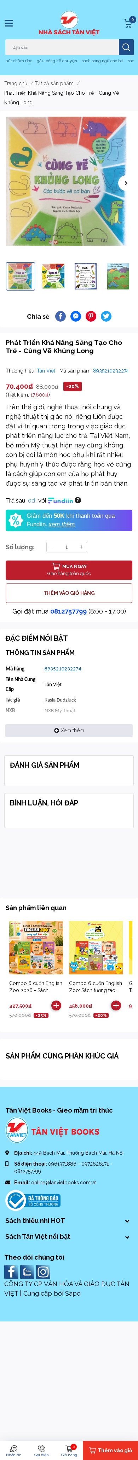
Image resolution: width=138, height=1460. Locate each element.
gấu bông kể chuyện (57, 60)
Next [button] (126, 183)
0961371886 (63, 1164)
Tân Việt (47, 371)
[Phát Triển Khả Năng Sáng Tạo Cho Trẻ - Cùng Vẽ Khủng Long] (69, 181)
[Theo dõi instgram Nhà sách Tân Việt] (44, 1271)
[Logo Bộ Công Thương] (33, 1200)
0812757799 (68, 611)
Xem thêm (72, 730)
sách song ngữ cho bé (102, 60)
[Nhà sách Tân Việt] (69, 23)
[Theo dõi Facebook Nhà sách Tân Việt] (12, 1271)
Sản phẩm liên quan (36, 907)
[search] (126, 47)
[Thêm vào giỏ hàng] (56, 1005)
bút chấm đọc (18, 60)
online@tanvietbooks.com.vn (64, 1182)
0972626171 (95, 1164)
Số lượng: (20, 547)
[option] (69, 181)
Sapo (73, 1293)
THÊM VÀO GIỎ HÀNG (69, 593)
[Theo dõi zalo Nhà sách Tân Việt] (28, 1271)
